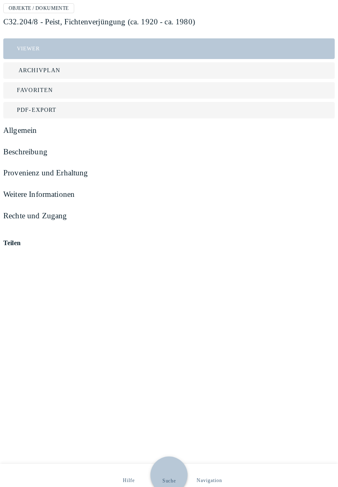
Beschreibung (25, 151)
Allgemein (20, 130)
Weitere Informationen (39, 194)
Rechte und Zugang (35, 215)
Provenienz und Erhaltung (45, 172)
